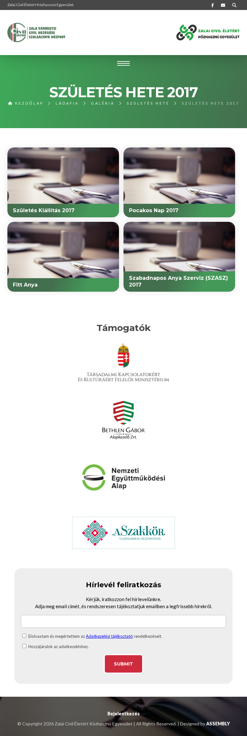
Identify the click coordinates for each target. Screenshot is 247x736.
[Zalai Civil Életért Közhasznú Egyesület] (36, 32)
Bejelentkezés (123, 713)
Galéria (102, 103)
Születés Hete (148, 103)
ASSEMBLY (218, 723)
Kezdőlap (28, 103)
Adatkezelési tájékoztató (109, 636)
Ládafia (67, 103)
